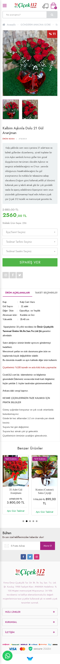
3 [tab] (30, 521)
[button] (30, 232)
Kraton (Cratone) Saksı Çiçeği (45, 491)
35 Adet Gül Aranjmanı (15, 491)
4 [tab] (33, 521)
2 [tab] (27, 521)
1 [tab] (23, 521)
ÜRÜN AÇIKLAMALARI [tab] (17, 292)
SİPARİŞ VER (30, 262)
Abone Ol (48, 545)
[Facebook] (23, 557)
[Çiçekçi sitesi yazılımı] (30, 658)
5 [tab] (37, 521)
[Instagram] (37, 557)
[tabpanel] (15, 487)
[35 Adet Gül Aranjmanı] (16, 470)
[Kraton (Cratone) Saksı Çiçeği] (45, 470)
